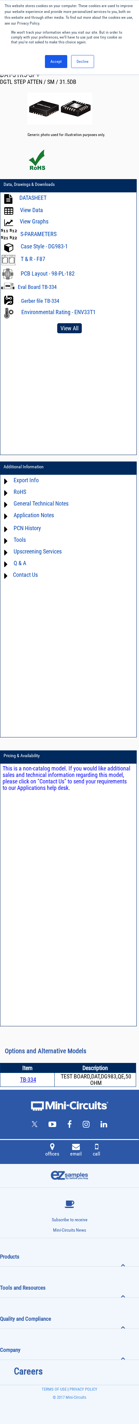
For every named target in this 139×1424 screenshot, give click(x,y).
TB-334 (28, 1079)
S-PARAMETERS (38, 234)
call (96, 1154)
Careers (28, 1371)
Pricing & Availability (22, 755)
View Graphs (34, 221)
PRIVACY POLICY (83, 1389)
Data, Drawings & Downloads (29, 184)
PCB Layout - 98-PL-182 (48, 273)
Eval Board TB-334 (37, 287)
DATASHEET (33, 197)
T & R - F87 (33, 259)
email (76, 1154)
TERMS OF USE (54, 1389)
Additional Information (24, 466)
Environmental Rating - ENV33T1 (58, 312)
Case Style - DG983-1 (44, 246)
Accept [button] (56, 61)
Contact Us (25, 574)
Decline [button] (83, 61)
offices (52, 1154)
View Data (31, 210)
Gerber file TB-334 (40, 301)
